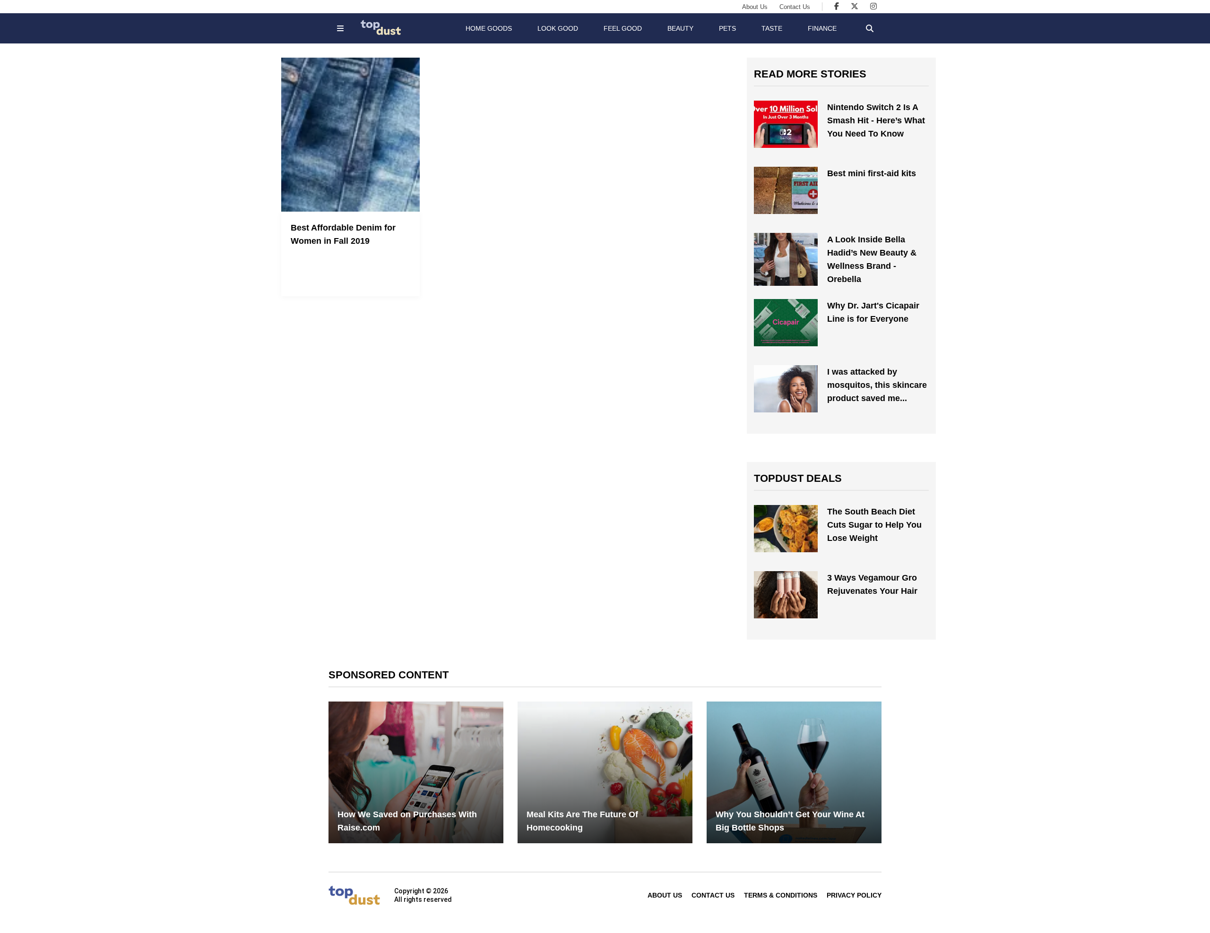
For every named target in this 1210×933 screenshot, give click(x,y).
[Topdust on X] (854, 6)
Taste (771, 28)
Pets (727, 28)
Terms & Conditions (780, 895)
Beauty (680, 28)
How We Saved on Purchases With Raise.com (407, 821)
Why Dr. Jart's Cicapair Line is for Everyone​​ (873, 312)
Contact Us (794, 6)
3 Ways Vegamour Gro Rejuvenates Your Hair (872, 584)
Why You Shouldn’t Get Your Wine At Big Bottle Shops (790, 821)
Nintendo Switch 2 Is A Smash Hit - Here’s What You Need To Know (876, 120)
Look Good (557, 28)
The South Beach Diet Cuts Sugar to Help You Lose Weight (874, 525)
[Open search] (870, 28)
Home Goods (489, 28)
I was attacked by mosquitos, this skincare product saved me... (877, 385)
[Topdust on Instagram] (873, 6)
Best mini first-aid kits (871, 173)
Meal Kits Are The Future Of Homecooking (582, 821)
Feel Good (623, 28)
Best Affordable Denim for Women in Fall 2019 (343, 234)
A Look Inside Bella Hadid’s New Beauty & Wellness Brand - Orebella (871, 259)
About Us (755, 6)
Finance (822, 28)
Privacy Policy (854, 895)
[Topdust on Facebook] (836, 6)
